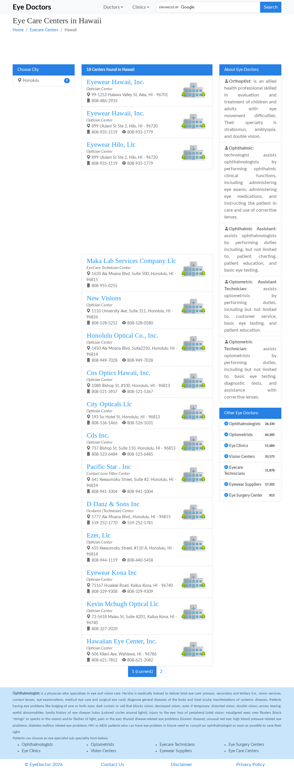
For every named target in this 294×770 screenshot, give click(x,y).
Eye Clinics (31, 751)
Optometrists (102, 745)
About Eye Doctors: (241, 70)
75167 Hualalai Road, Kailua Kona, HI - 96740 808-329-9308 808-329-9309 (129, 581)
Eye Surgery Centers (246, 745)
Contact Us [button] (112, 764)
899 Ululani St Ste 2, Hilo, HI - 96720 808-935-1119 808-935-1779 (122, 121)
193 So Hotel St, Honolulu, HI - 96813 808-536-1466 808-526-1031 (123, 412)
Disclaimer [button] (181, 764)
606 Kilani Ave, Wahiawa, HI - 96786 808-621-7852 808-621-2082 (121, 649)
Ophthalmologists (37, 745)
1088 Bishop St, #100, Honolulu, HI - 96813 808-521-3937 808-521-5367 (128, 381)
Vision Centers (103, 751)
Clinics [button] (139, 7)
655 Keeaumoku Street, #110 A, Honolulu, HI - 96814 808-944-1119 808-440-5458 (130, 546)
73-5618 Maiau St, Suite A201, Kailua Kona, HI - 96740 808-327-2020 (131, 615)
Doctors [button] (111, 7)
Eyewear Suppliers (176, 751)
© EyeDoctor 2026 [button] (44, 764)
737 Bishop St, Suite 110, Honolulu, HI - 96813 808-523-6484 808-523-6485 (130, 444)
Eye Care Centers (244, 751)
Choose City (28, 70)
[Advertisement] (147, 48)
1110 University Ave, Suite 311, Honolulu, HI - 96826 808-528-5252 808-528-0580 (129, 309)
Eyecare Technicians (177, 745)
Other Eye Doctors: (241, 413)
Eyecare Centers (44, 30)
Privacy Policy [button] (250, 764)
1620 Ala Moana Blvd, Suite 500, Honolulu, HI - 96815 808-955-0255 (131, 272)
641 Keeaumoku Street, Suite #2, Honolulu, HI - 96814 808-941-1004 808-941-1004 (131, 478)
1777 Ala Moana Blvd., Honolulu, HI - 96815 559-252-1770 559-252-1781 (128, 512)
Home (18, 30)
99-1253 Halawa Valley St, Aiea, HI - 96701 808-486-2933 (127, 90)
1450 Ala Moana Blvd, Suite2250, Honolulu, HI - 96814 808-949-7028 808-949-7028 (131, 347)
